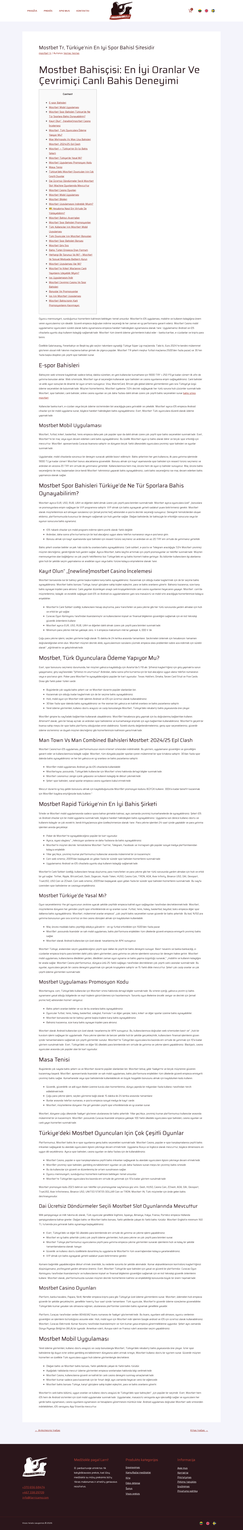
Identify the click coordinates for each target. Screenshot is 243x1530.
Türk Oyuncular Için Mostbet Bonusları (70, 236)
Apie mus (64, 11)
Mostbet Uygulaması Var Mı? (65, 264)
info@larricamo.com (35, 1497)
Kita (128, 1478)
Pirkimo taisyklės (186, 1482)
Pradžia (32, 11)
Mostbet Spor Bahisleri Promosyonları (70, 222)
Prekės (48, 11)
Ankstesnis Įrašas (47, 1430)
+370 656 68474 (33, 1487)
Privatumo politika (187, 1491)
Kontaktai (82, 11)
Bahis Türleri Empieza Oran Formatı (68, 250)
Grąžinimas (183, 1486)
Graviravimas (133, 1467)
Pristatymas (184, 1477)
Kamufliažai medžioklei (138, 1473)
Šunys (129, 1488)
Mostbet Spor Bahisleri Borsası (66, 241)
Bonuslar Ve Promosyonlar (63, 291)
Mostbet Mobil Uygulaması (64, 107)
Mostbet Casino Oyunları (62, 190)
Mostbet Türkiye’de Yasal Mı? (65, 158)
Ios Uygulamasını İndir (61, 278)
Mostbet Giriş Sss (59, 245)
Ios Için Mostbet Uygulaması (65, 296)
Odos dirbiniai (133, 1483)
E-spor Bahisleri (57, 103)
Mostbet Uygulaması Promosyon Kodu (70, 163)
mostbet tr (45, 53)
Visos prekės (133, 1494)
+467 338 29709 (33, 1492)
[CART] (190, 10)
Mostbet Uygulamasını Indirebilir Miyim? (71, 204)
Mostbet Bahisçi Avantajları (64, 218)
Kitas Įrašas (199, 1430)
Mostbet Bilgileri (58, 199)
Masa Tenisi (55, 167)
